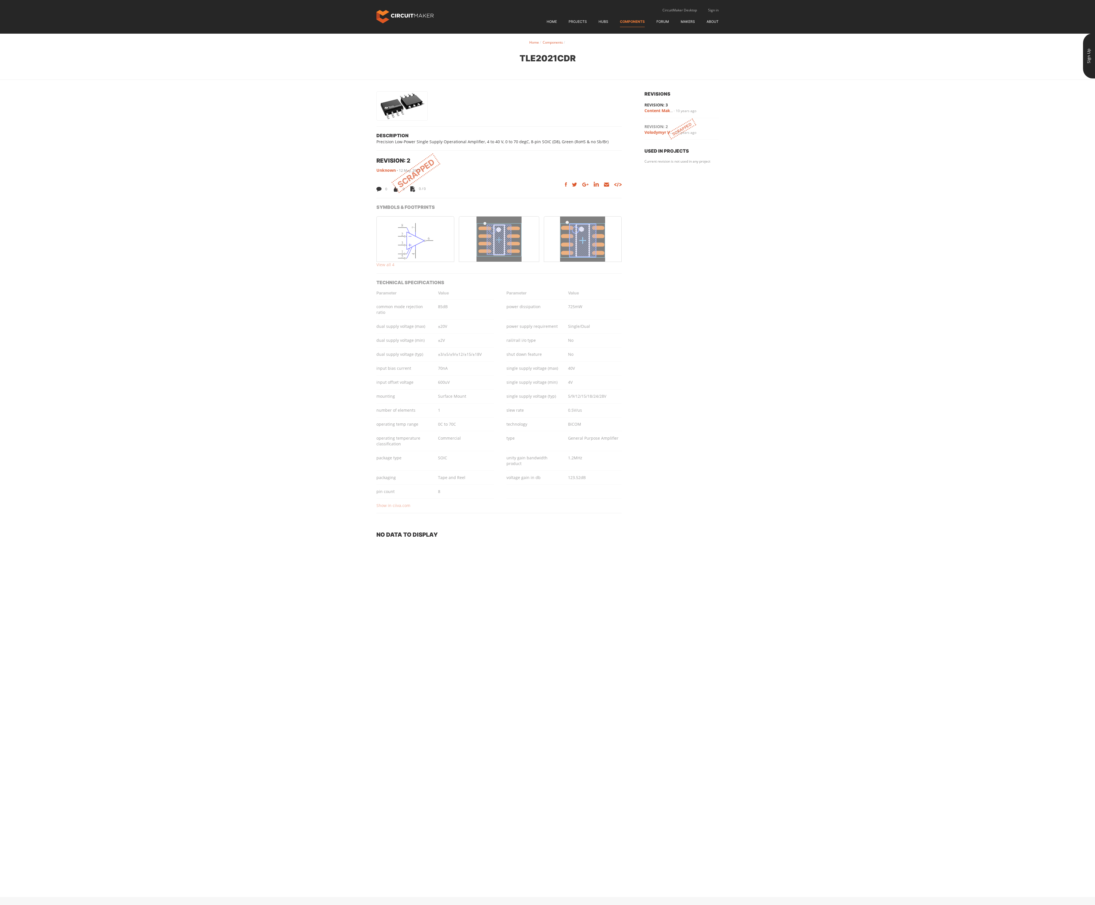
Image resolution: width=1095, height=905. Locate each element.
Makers (688, 21)
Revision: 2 (656, 126)
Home (552, 21)
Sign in (713, 10)
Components (632, 21)
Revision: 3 (656, 105)
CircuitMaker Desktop (679, 10)
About (713, 21)
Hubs (603, 21)
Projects (578, 21)
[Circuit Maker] (405, 16)
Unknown (386, 170)
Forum (662, 21)
